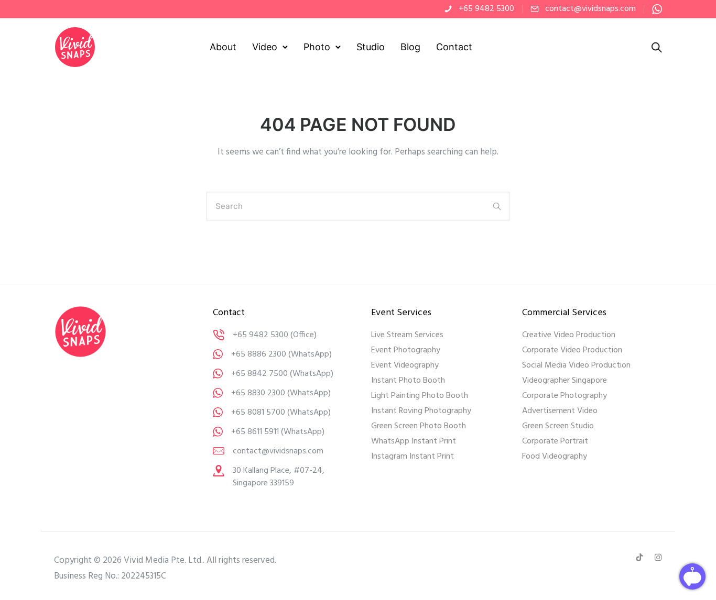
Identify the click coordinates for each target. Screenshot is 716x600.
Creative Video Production (568, 335)
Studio (370, 46)
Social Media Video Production (576, 365)
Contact (454, 46)
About (223, 46)
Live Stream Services (407, 335)
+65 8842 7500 (259, 374)
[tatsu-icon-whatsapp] (657, 9)
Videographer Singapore (564, 380)
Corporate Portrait (555, 441)
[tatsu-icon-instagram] (658, 557)
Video (264, 46)
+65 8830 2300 (258, 393)
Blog (410, 46)
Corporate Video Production (572, 350)
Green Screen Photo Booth (418, 426)
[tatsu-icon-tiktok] (641, 557)
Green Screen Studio (558, 426)
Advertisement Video (560, 411)
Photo (316, 46)
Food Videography (554, 456)
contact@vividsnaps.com (590, 9)
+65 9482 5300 (486, 9)
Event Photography (405, 350)
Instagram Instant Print (412, 456)
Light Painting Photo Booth (419, 396)
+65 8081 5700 (258, 412)
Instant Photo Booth (408, 380)
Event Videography (405, 365)
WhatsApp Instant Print (413, 441)
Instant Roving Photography (421, 411)
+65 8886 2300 (258, 354)
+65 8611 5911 (255, 432)
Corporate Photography (564, 396)
